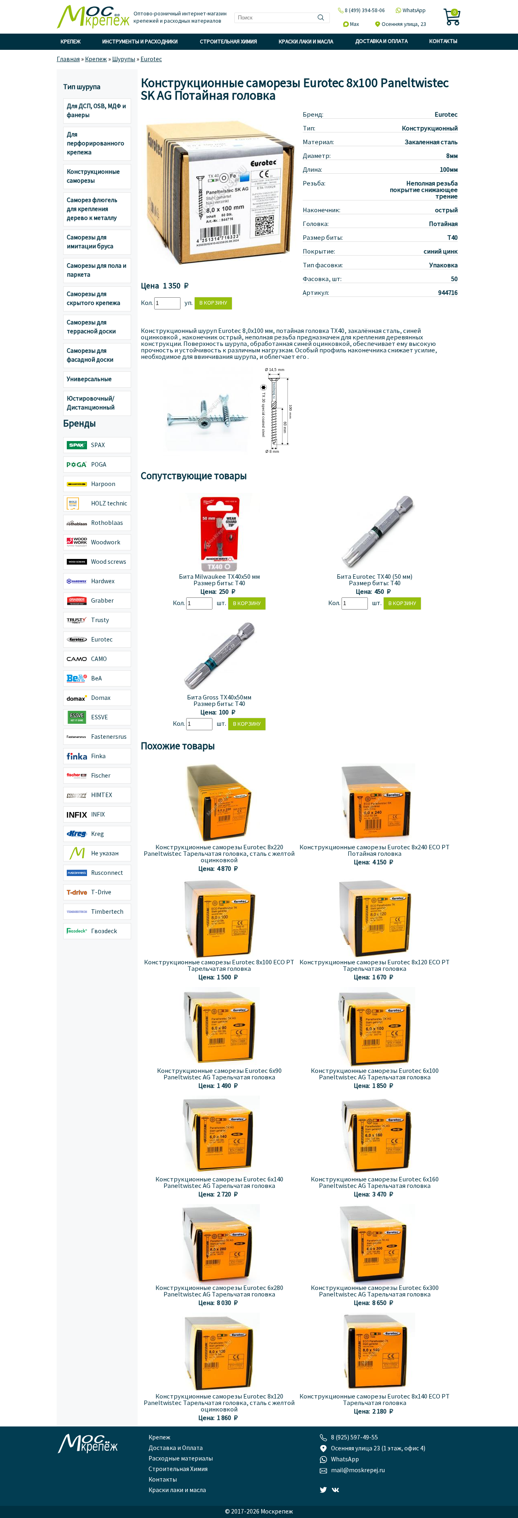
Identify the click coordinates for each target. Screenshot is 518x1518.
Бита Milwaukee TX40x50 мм (219, 577)
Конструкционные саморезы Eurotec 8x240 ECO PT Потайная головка (374, 850)
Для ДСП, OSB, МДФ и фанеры (96, 111)
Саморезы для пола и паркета (96, 270)
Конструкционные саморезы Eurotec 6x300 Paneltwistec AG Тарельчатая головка (375, 1291)
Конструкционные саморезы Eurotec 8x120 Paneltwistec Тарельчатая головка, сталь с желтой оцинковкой (219, 1403)
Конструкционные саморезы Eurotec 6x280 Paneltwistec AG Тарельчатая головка (219, 1291)
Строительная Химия (228, 42)
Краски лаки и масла (306, 42)
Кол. (147, 303)
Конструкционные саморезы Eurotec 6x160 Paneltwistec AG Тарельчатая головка (375, 1183)
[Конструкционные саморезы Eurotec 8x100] (222, 272)
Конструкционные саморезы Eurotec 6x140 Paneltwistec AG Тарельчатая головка (219, 1183)
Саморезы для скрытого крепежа (93, 299)
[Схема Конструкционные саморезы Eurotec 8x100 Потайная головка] (274, 455)
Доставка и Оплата (381, 41)
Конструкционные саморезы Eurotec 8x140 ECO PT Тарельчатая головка (374, 1400)
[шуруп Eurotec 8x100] (208, 455)
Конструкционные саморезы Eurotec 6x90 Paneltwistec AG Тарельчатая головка (219, 1074)
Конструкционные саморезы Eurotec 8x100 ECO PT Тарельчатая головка (219, 965)
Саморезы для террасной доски (91, 327)
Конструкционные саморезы (93, 176)
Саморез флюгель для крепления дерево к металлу (92, 209)
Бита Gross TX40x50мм (219, 698)
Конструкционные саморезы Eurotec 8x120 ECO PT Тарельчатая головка (374, 965)
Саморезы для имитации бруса (90, 242)
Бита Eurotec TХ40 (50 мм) (374, 577)
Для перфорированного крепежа (95, 144)
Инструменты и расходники (140, 42)
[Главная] (93, 17)
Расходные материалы (181, 1459)
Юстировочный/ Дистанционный (91, 403)
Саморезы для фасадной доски (90, 355)
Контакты (443, 41)
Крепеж (71, 42)
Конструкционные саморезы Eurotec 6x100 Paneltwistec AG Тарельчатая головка (375, 1074)
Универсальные (89, 379)
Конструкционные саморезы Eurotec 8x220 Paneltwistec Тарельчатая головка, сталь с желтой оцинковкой (219, 854)
